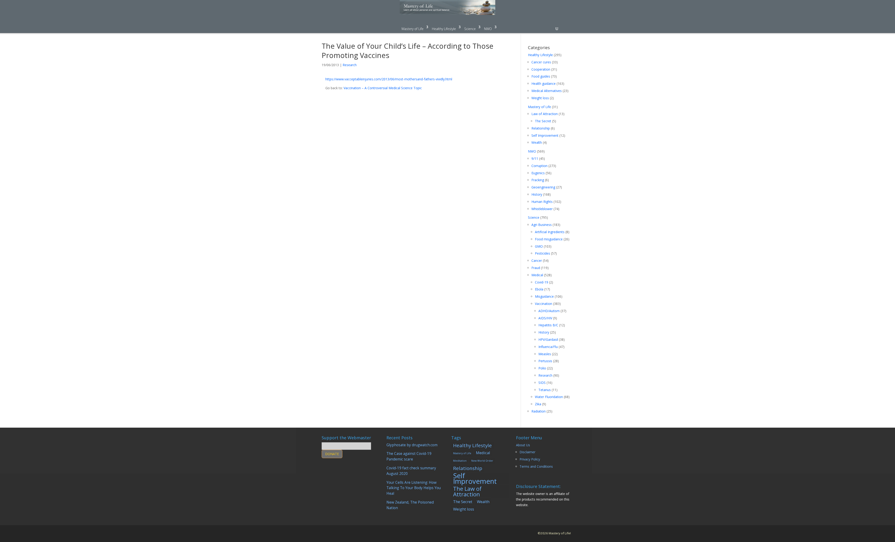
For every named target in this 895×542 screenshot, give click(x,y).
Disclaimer (527, 452)
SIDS (542, 382)
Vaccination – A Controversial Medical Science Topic (383, 88)
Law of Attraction (544, 114)
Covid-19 (541, 282)
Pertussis (545, 361)
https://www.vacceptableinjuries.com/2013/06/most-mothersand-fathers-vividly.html (388, 79)
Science (470, 29)
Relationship (540, 128)
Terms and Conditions (536, 466)
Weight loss (540, 98)
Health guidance (543, 83)
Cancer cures (541, 62)
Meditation (460, 460)
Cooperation (540, 69)
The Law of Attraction (467, 491)
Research (350, 65)
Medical (537, 275)
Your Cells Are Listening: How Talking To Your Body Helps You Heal (413, 488)
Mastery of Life (412, 29)
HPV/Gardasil (548, 339)
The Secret (543, 121)
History (536, 194)
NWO (488, 29)
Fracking (537, 180)
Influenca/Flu (548, 346)
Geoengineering (543, 187)
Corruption (539, 166)
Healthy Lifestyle (444, 29)
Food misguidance (549, 239)
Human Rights (542, 201)
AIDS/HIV (545, 318)
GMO (539, 246)
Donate (332, 454)
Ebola (539, 289)
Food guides (540, 76)
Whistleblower (542, 209)
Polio (542, 368)
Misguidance (544, 296)
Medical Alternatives (546, 91)
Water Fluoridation (549, 397)
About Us (523, 445)
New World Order (482, 460)
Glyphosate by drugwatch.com (411, 445)
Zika (538, 404)
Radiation (538, 411)
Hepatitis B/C (548, 325)
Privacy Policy (530, 459)
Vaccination (543, 303)
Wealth (536, 142)
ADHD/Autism (549, 311)
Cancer (536, 260)
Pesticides (542, 253)
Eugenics (538, 173)
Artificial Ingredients (550, 232)
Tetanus (544, 390)
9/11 (534, 158)
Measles (544, 354)
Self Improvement (544, 135)
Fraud (535, 268)
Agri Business (541, 224)
